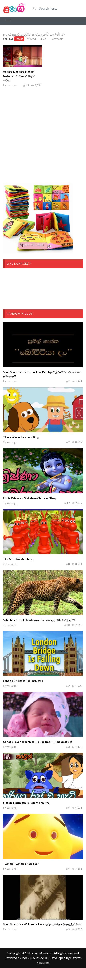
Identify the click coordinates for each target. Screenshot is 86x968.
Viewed (31, 38)
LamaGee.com (43, 953)
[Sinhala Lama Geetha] (14, 8)
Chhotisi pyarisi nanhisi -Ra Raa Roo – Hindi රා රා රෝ (37, 741)
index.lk (27, 958)
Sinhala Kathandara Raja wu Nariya (26, 802)
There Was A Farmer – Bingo (22, 437)
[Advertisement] (43, 134)
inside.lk (41, 958)
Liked (43, 38)
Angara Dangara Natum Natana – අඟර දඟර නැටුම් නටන (19, 76)
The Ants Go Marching (18, 559)
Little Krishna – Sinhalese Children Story (30, 498)
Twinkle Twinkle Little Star (21, 863)
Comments (56, 38)
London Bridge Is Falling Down (23, 680)
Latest (19, 38)
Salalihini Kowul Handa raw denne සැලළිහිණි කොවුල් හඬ (39, 620)
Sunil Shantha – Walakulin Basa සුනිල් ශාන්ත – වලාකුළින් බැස (42, 924)
